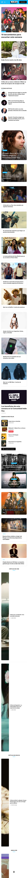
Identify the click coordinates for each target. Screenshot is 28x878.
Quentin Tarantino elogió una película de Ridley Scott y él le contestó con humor (16, 119)
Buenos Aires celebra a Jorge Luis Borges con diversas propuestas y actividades (12, 538)
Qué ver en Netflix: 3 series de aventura (14, 307)
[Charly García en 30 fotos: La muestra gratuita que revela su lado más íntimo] (14, 551)
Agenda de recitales (7, 416)
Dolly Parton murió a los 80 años (11, 60)
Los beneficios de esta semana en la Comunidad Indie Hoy (14, 408)
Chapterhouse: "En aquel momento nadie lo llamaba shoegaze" (14, 466)
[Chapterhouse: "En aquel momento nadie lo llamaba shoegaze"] (14, 462)
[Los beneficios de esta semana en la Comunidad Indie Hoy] (14, 397)
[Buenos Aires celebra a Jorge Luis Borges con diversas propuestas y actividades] (14, 525)
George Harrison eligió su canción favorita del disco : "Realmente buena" (17, 94)
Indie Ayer (14, 850)
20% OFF (11, 431)
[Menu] (2, 2)
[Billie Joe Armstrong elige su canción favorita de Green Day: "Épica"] (4, 102)
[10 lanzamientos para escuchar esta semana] (14, 19)
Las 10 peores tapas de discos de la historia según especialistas (11, 176)
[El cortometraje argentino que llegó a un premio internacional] (14, 220)
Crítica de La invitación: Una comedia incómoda (17, 615)
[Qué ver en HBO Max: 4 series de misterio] (14, 371)
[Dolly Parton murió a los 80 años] (14, 49)
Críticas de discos (14, 755)
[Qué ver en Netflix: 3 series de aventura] (14, 296)
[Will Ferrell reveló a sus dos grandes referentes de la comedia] (4, 111)
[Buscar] (4, 2)
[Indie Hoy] (14, 2)
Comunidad (23, 2)
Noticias (3, 31)
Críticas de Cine (14, 569)
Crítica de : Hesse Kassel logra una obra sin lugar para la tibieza (18, 802)
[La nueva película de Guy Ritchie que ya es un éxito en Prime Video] (14, 245)
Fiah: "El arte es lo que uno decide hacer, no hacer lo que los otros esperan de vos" (14, 483)
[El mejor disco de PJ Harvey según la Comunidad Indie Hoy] (14, 145)
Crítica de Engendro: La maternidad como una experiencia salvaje (16, 706)
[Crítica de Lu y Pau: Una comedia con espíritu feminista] (14, 194)
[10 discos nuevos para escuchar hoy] (14, 503)
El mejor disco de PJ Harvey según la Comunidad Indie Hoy (11, 155)
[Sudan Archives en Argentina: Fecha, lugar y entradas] (14, 320)
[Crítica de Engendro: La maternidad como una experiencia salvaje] (5, 707)
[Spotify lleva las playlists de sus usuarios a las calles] (14, 346)
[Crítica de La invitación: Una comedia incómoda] (5, 616)
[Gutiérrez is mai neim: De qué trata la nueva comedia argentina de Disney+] (14, 271)
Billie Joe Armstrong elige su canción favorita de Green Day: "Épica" (16, 102)
